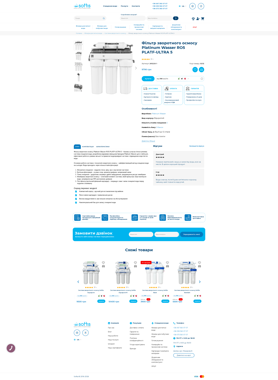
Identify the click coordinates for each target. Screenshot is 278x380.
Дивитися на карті (184, 355)
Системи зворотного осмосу (115, 33)
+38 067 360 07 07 (159, 4)
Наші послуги (113, 340)
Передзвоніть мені (191, 234)
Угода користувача (137, 345)
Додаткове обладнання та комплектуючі (176, 27)
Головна (79, 33)
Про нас (111, 328)
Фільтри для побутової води (102, 27)
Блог (110, 332)
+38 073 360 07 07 (159, 9)
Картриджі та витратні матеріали (157, 27)
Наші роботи (113, 336)
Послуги (124, 6)
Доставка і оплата (137, 328)
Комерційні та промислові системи (139, 27)
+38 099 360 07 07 (159, 6)
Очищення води (110, 6)
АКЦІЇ (195, 27)
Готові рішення (120, 27)
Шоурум (111, 344)
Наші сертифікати (115, 348)
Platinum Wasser (159, 114)
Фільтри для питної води (83, 27)
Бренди (133, 349)
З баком (159, 127)
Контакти (136, 6)
